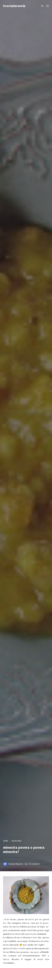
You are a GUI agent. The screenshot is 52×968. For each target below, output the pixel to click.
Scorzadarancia (14, 6)
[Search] (42, 6)
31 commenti (34, 864)
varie (5, 841)
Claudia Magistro (15, 864)
